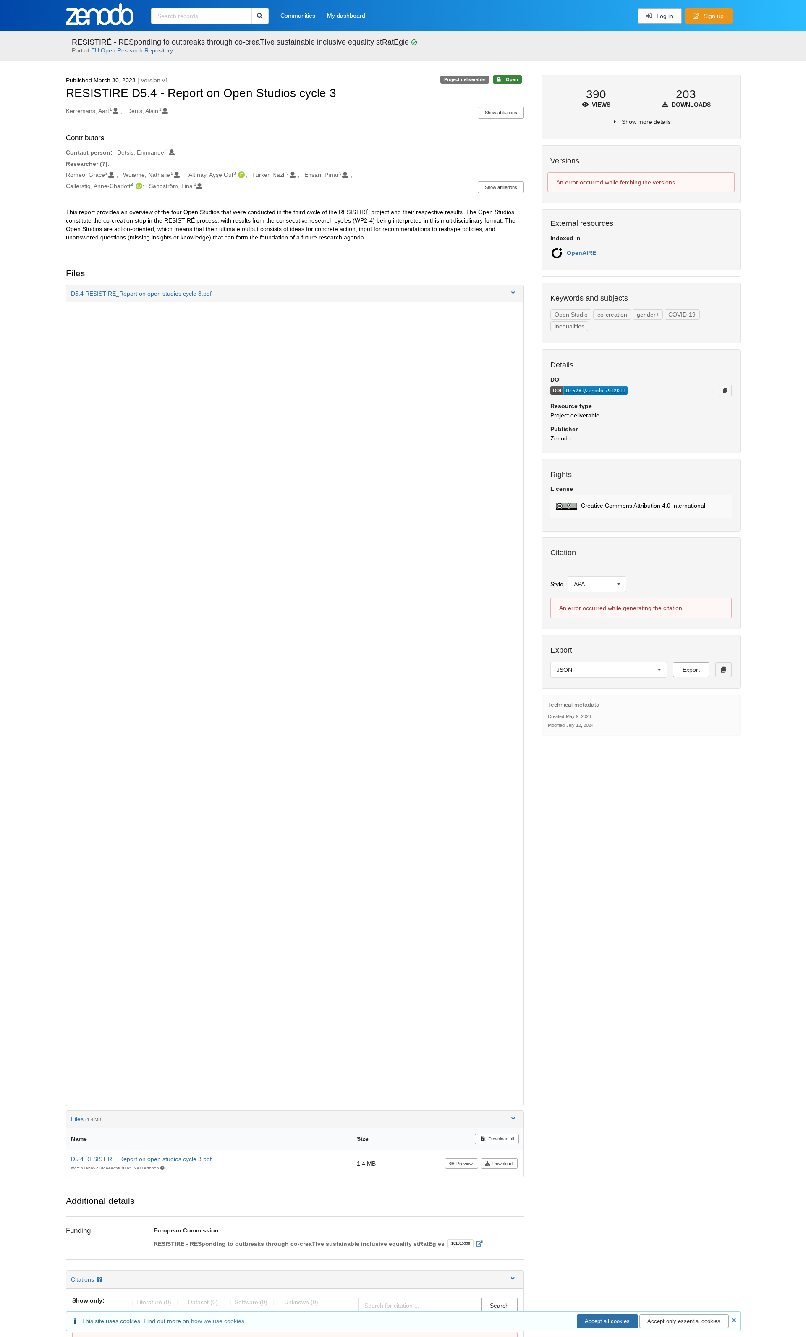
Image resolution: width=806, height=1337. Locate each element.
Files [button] (87, 1119)
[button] (295, 293)
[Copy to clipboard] (725, 390)
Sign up (713, 16)
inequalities (569, 326)
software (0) (251, 1302)
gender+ (648, 314)
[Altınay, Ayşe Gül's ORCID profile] (240, 174)
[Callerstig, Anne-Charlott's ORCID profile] (137, 186)
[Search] (260, 16)
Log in (664, 16)
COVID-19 (682, 314)
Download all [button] (500, 1138)
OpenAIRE (581, 252)
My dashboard (346, 15)
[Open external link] (481, 1243)
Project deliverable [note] (464, 79)
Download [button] (502, 1163)
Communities (297, 15)
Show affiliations (501, 112)
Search (499, 1305)
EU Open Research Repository (132, 50)
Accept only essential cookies (683, 1321)
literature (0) (153, 1302)
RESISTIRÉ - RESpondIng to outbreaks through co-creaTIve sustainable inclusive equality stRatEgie (241, 42)
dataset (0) (203, 1302)
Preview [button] (464, 1163)
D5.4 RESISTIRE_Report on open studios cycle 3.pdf (141, 1159)
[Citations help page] (100, 1279)
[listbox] (597, 584)
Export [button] (691, 669)
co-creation (612, 314)
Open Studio (571, 314)
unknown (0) (301, 1302)
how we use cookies (217, 1321)
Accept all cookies (607, 1321)
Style (556, 584)
